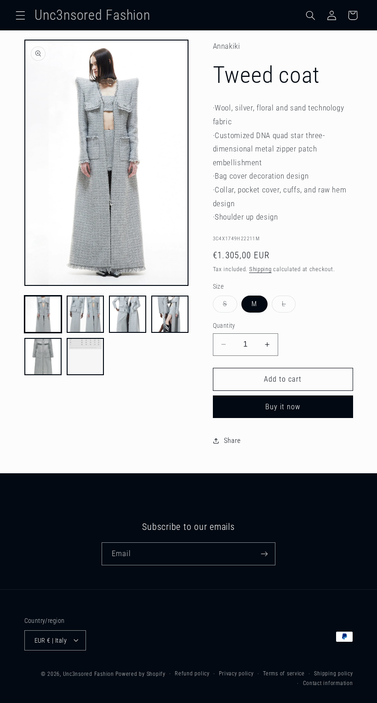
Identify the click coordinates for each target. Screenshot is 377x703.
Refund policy (192, 673)
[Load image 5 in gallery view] (43, 357)
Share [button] (232, 440)
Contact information (328, 683)
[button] (20, 15)
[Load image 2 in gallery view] (85, 314)
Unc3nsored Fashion (88, 674)
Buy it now (283, 406)
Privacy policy (236, 673)
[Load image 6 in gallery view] (85, 357)
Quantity (224, 325)
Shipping (260, 269)
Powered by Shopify (140, 674)
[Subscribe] (264, 553)
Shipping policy (333, 673)
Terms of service (284, 673)
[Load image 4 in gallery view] (170, 314)
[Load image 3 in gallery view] (128, 314)
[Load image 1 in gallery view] (43, 314)
